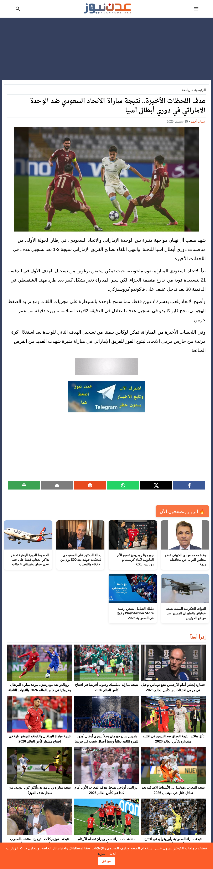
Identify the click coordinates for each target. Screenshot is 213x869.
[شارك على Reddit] (90, 485)
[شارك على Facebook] (189, 485)
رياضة (186, 90)
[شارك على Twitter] (156, 485)
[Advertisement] (106, 49)
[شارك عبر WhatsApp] (123, 485)
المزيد (102, 854)
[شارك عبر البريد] (57, 485)
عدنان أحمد (198, 121)
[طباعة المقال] (24, 485)
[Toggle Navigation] (197, 8)
